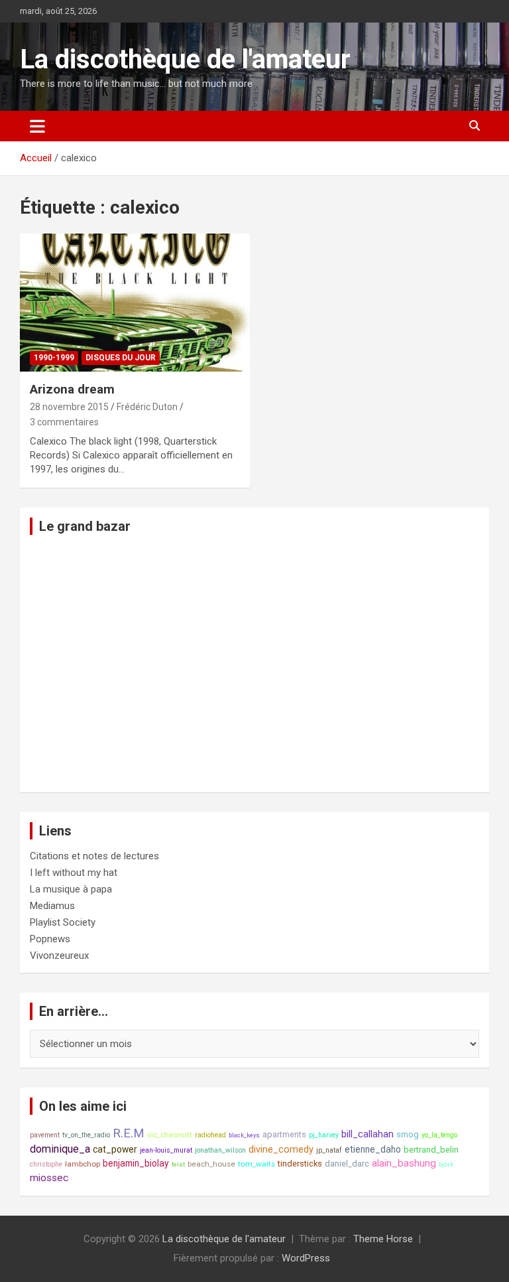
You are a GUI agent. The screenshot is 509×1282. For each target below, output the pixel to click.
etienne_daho (373, 1149)
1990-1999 (54, 357)
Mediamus (52, 906)
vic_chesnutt (169, 1134)
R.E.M (128, 1133)
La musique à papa (71, 889)
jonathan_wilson (220, 1150)
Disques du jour (120, 357)
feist (178, 1164)
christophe (46, 1164)
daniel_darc (347, 1164)
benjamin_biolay (136, 1163)
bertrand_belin (431, 1150)
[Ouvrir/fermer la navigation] (37, 126)
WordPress (306, 1258)
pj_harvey (324, 1135)
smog (407, 1134)
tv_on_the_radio (86, 1135)
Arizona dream (72, 389)
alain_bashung (404, 1163)
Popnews (50, 939)
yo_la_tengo (439, 1135)
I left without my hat (73, 873)
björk (446, 1164)
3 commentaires (64, 422)
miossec (49, 1178)
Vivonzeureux (59, 956)
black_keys (244, 1135)
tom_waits (256, 1164)
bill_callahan (367, 1134)
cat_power (115, 1149)
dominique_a (60, 1149)
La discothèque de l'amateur (185, 59)
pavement (45, 1135)
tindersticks (300, 1164)
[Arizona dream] (135, 302)
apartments (284, 1134)
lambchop (82, 1164)
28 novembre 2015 (69, 406)
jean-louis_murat (166, 1150)
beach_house (211, 1164)
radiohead (210, 1135)
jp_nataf (329, 1150)
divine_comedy (281, 1149)
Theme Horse (383, 1239)
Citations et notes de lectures (94, 856)
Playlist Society (62, 922)
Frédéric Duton (147, 406)
